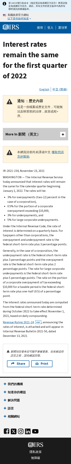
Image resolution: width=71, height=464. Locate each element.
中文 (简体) (59, 89)
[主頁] (11, 27)
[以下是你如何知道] (35, 17)
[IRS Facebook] (6, 430)
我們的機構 (15, 384)
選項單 (62, 28)
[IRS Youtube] (35, 430)
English (44, 89)
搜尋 (40, 28)
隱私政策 (36, 452)
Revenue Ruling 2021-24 (21, 322)
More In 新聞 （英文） (23, 134)
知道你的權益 (17, 392)
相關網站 (14, 416)
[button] (50, 28)
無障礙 (35, 458)
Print (44, 364)
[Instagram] (20, 430)
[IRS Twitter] (13, 430)
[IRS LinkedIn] (28, 430)
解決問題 (14, 400)
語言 (11, 408)
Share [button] (21, 364)
